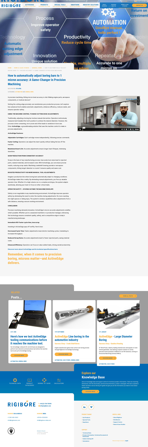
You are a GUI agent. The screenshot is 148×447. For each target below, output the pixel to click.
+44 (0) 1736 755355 (45, 403)
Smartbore (75, 5)
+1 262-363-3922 (13, 417)
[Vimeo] (91, 407)
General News (37, 68)
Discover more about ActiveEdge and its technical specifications (31, 249)
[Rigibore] (11, 5)
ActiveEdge (30, 5)
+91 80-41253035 (42, 417)
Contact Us (139, 5)
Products (44, 5)
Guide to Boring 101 (88, 438)
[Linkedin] (84, 407)
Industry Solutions (91, 5)
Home (10, 68)
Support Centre (113, 5)
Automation (18, 92)
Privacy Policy (41, 431)
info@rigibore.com (45, 406)
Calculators (86, 441)
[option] (74, 35)
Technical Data (87, 433)
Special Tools (60, 5)
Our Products (86, 417)
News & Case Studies (124, 5)
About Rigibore (104, 5)
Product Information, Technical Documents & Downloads (95, 435)
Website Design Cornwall (118, 440)
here (56, 249)
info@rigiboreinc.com (141, 1)
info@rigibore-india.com (44, 420)
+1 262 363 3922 (130, 1)
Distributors (116, 419)
